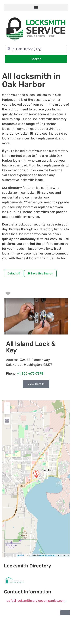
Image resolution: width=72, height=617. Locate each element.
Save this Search (41, 273)
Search (41, 59)
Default (12, 273)
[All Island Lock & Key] (36, 474)
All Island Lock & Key (31, 347)
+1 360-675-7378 (30, 373)
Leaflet (20, 555)
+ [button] (7, 404)
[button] (36, 7)
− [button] (7, 410)
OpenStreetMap (47, 555)
